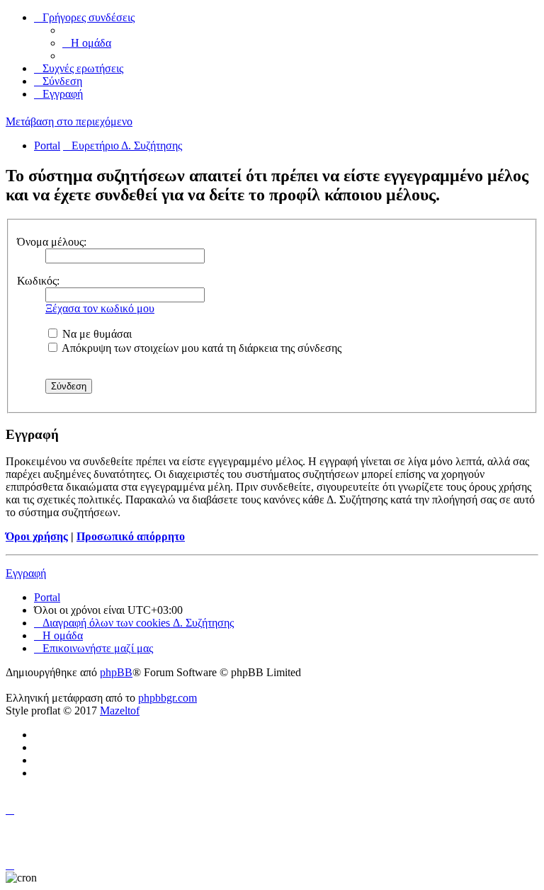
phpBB (116, 672)
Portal (47, 145)
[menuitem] (86, 43)
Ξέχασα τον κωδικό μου (99, 308)
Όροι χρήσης (37, 536)
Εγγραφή (26, 573)
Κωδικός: (38, 281)
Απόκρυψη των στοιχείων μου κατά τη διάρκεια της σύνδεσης (200, 348)
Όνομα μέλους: (51, 242)
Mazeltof (120, 710)
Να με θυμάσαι (96, 334)
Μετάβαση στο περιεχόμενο (69, 121)
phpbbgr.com (167, 698)
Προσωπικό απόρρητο (130, 536)
